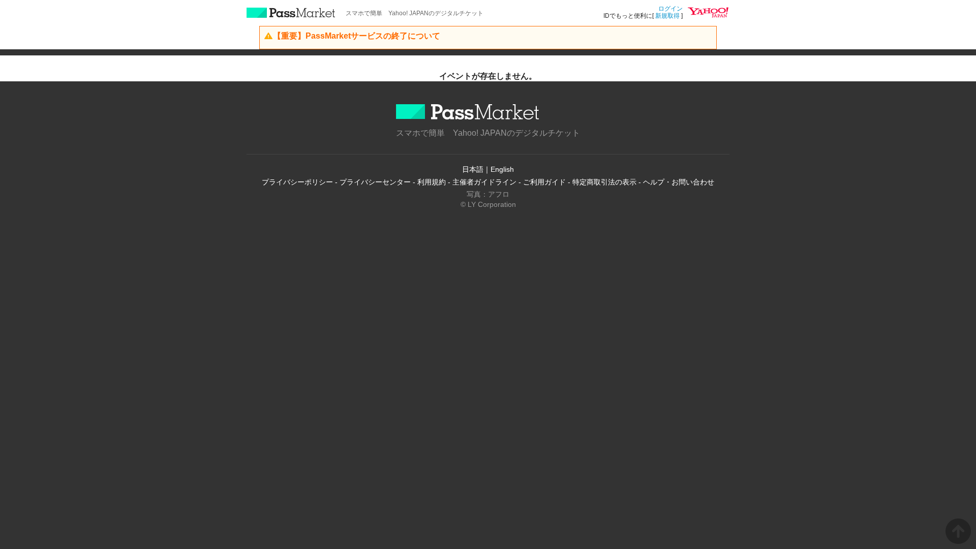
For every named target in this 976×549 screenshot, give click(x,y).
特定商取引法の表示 (604, 182)
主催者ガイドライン (484, 182)
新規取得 (667, 15)
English (502, 169)
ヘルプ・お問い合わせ (678, 182)
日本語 (472, 169)
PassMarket (291, 13)
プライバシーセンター (375, 182)
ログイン (670, 8)
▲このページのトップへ (958, 531)
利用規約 (431, 182)
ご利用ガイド (544, 182)
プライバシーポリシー (297, 182)
